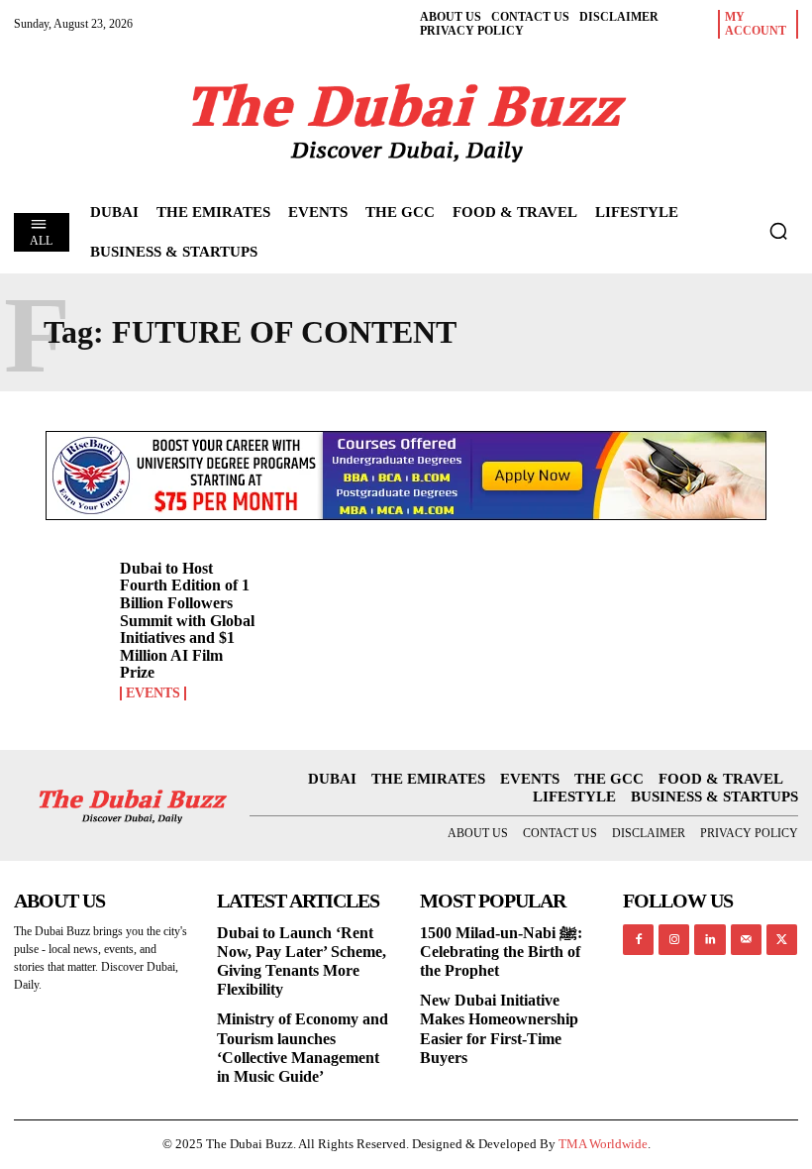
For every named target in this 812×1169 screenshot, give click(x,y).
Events (153, 693)
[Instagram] (674, 939)
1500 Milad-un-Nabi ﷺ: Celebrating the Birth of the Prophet (501, 951)
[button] (778, 231)
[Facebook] (638, 939)
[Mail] (746, 939)
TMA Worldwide (603, 1143)
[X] (781, 939)
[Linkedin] (709, 939)
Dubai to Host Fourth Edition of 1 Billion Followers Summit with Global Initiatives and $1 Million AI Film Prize (187, 621)
